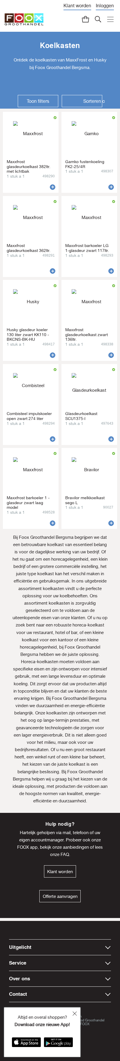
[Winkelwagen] (86, 19)
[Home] (24, 19)
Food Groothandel (90, 1020)
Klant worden (77, 5)
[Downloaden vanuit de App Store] (26, 1044)
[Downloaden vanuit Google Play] (58, 1044)
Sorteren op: (94, 101)
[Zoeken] (98, 19)
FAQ (65, 854)
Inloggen (105, 5)
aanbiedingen (76, 847)
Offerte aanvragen (60, 896)
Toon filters (38, 101)
